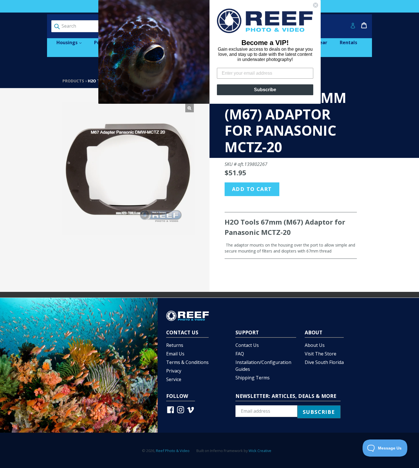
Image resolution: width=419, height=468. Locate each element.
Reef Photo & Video (173, 450)
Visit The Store (320, 354)
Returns (174, 345)
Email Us (175, 354)
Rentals (348, 42)
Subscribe (265, 89)
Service (173, 379)
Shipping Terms (252, 378)
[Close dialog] (315, 5)
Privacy (173, 371)
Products (73, 81)
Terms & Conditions (187, 362)
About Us (315, 345)
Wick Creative (260, 450)
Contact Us (247, 345)
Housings (71, 42)
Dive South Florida (324, 362)
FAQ (239, 354)
